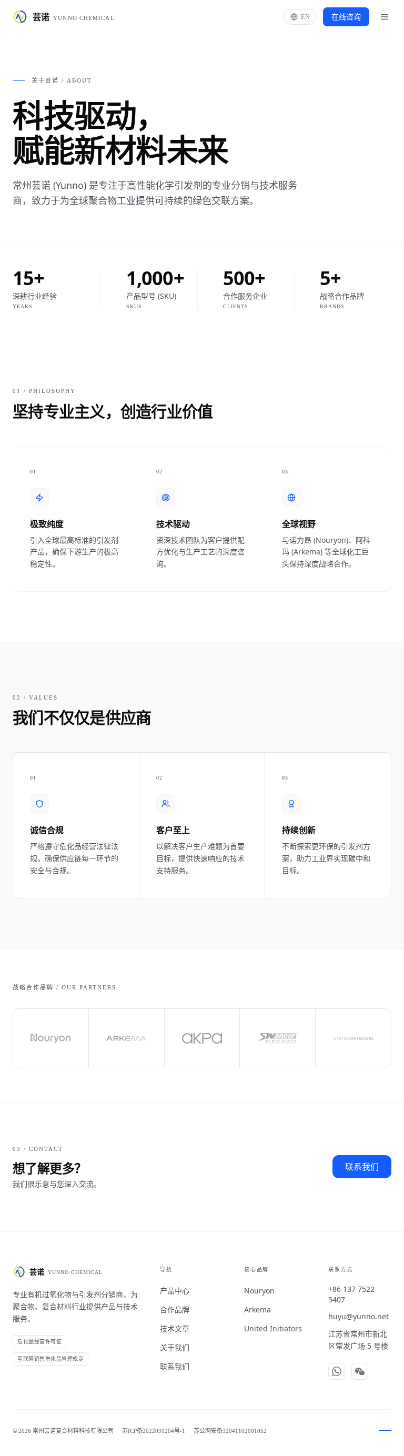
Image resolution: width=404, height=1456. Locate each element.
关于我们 (174, 1347)
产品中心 (174, 1291)
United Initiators (273, 1328)
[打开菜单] (384, 17)
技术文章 (174, 1328)
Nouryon (259, 1291)
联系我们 (362, 1166)
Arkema (257, 1310)
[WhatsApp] (336, 1371)
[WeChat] (359, 1371)
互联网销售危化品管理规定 (50, 1359)
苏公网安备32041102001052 (230, 1431)
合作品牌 (174, 1310)
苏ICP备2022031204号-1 (153, 1431)
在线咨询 (346, 17)
